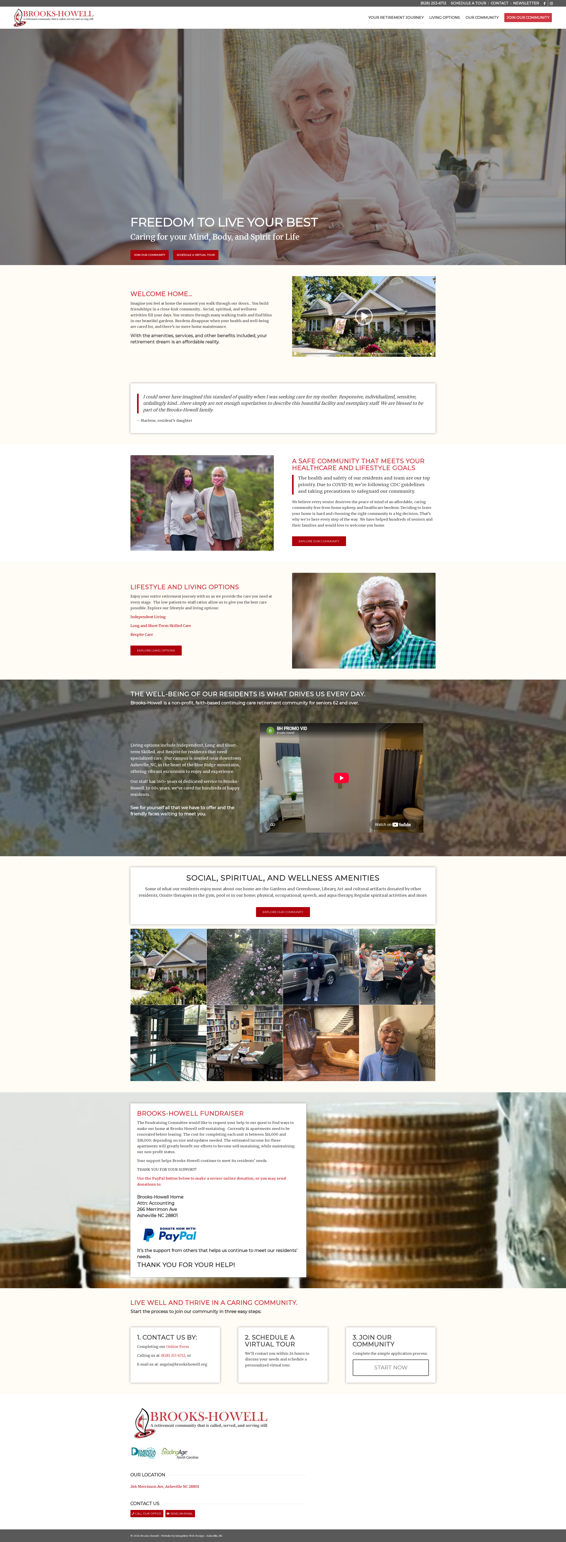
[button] (364, 316)
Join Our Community (149, 254)
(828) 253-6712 (433, 3)
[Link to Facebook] (544, 3)
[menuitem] (469, 3)
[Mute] (432, 354)
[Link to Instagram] (551, 3)
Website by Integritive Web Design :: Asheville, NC (192, 1535)
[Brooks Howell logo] (53, 18)
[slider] (355, 353)
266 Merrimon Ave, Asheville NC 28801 (164, 1486)
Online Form (178, 1346)
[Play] (295, 354)
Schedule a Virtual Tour (196, 254)
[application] (364, 316)
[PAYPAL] (170, 1234)
